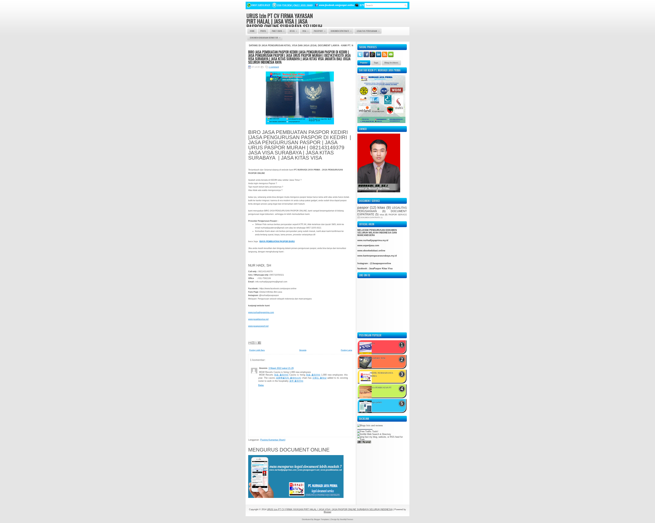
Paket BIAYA (278, 30)
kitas (381, 207)
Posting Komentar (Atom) (272, 440)
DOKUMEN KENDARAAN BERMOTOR (265, 37)
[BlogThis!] (253, 343)
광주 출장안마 (296, 381)
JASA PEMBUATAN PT (380, 387)
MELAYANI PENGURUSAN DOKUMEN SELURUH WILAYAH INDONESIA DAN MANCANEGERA (377, 233)
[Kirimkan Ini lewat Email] (249, 343)
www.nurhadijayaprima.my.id (372, 240)
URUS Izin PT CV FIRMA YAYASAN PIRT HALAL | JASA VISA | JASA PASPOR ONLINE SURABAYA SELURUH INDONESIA (284, 24)
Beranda (302, 350)
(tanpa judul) (376, 402)
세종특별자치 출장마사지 (288, 378)
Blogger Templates (321, 519)
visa (382, 214)
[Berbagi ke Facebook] (259, 343)
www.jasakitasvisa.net (258, 319)
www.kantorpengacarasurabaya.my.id (377, 255)
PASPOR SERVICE (398, 214)
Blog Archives (391, 63)
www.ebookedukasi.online (371, 250)
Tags (376, 63)
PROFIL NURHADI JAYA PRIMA (381, 374)
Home (252, 31)
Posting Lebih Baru (257, 350)
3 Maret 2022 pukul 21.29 (281, 368)
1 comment (274, 67)
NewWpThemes (346, 519)
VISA (305, 30)
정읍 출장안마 (281, 375)
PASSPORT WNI (377, 358)
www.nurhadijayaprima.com (261, 312)
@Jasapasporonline (380, 263)
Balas (261, 385)
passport (319, 30)
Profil (263, 31)
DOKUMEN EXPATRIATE (341, 30)
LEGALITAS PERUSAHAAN (368, 30)
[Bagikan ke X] (256, 343)
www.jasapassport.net (258, 326)
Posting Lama (346, 350)
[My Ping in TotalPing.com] (364, 432)
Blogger (327, 512)
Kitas (293, 30)
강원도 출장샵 (319, 378)
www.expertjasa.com (368, 245)
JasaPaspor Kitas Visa (380, 268)
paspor (363, 207)
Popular (364, 63)
